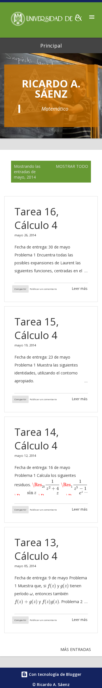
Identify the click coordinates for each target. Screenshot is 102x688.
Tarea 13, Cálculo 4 (36, 549)
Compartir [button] (20, 289)
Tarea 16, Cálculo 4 (36, 218)
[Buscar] (78, 15)
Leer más (80, 288)
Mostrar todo (72, 166)
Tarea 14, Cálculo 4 (36, 439)
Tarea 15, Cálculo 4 (36, 328)
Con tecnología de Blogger (54, 674)
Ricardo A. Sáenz (51, 89)
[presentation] (46, 485)
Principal (51, 45)
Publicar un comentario (43, 289)
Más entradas (75, 649)
